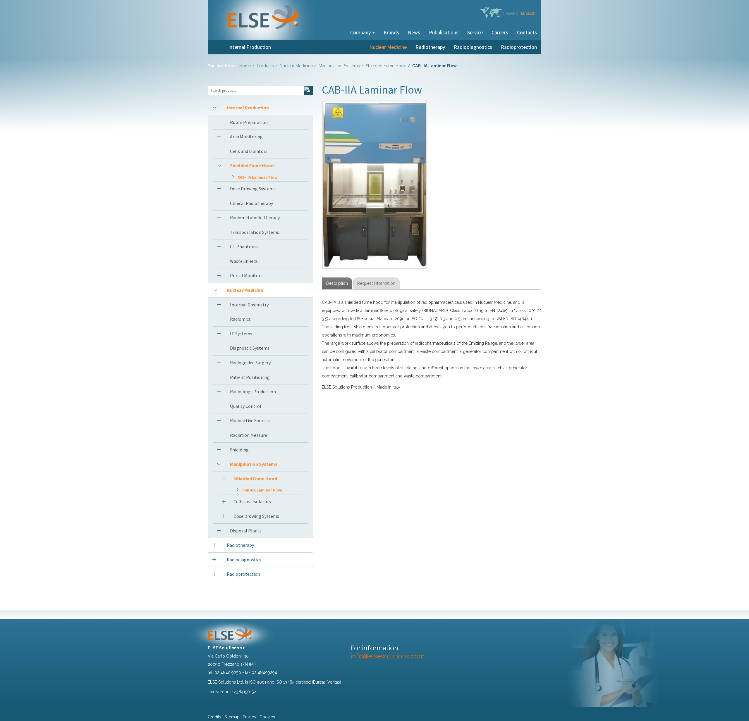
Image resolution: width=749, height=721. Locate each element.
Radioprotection (519, 47)
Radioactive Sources (250, 420)
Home (245, 65)
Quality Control (245, 406)
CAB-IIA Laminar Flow (258, 177)
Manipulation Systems (339, 65)
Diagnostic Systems (249, 348)
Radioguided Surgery (250, 362)
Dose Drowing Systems (253, 189)
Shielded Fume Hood (386, 65)
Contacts (527, 32)
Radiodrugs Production (253, 391)
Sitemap (232, 717)
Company (361, 32)
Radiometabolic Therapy (255, 217)
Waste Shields (244, 261)
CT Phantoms (244, 246)
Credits (214, 717)
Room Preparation (249, 122)
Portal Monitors (246, 275)
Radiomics (240, 319)
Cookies (267, 717)
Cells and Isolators (248, 151)
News (414, 32)
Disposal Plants (246, 531)
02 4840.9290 (227, 672)
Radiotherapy (430, 47)
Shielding (239, 450)
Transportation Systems (254, 232)
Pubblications (443, 32)
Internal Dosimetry (249, 305)
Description (337, 283)
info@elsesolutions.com (388, 656)
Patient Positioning (250, 377)
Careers (500, 32)
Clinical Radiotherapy (251, 203)
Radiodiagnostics (473, 47)
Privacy (249, 717)
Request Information (376, 283)
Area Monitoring (246, 136)
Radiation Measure (248, 435)
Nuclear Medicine (388, 47)
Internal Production (249, 47)
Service (475, 32)
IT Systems (241, 334)
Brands (391, 32)
